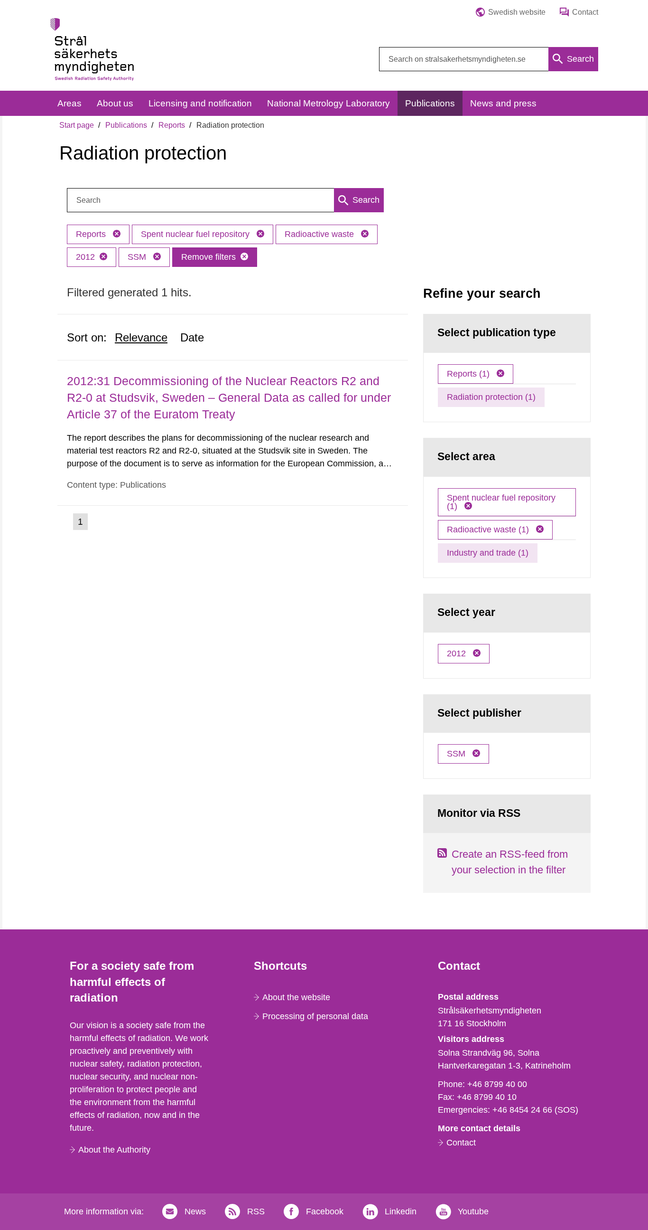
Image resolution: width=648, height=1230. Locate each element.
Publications (126, 125)
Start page (76, 125)
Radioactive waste (320, 234)
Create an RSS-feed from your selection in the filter (510, 862)
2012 (85, 257)
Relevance (141, 337)
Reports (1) (469, 373)
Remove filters (208, 257)
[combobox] (488, 59)
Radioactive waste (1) (489, 529)
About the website (296, 997)
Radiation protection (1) (491, 397)
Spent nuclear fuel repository (196, 234)
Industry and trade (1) (487, 553)
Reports (171, 125)
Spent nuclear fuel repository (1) (501, 502)
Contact (461, 1142)
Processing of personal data (315, 1016)
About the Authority (114, 1149)
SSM (138, 257)
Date (192, 337)
